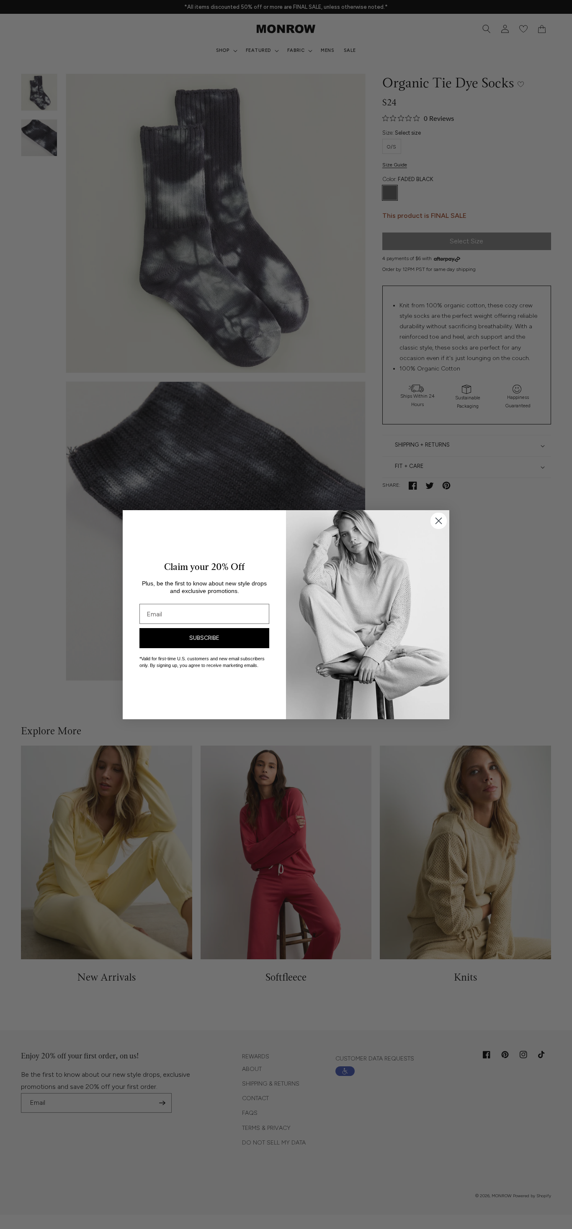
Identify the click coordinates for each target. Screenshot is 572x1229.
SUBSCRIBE (204, 637)
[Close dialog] (438, 521)
